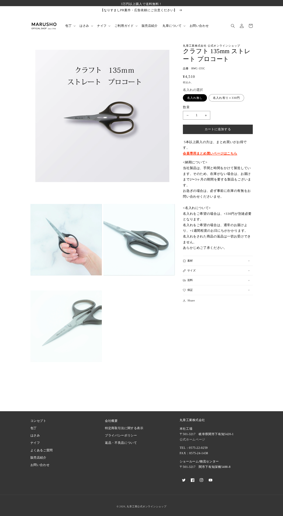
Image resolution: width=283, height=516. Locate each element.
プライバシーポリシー (121, 435)
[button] (70, 25)
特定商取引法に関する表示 (124, 428)
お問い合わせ (40, 464)
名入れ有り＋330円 (226, 97)
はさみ (35, 435)
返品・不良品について (121, 442)
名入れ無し (195, 97)
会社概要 (111, 420)
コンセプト (38, 420)
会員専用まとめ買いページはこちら (210, 153)
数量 (186, 107)
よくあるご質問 (41, 450)
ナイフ (35, 442)
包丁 (33, 428)
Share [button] (191, 300)
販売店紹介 (38, 457)
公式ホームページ (192, 439)
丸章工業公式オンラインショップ (146, 506)
